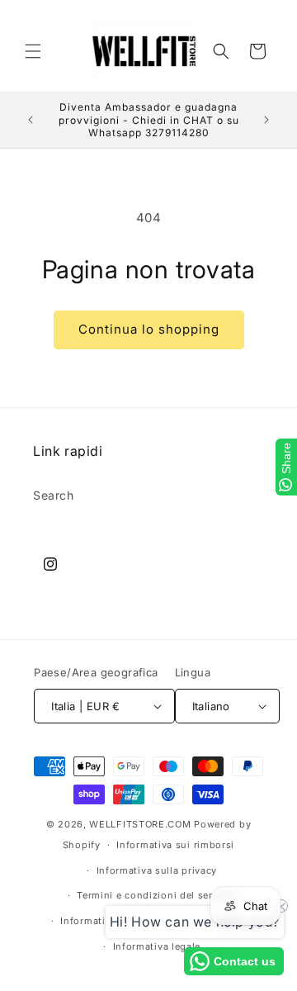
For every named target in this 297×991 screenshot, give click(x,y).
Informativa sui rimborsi (175, 845)
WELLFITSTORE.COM (140, 824)
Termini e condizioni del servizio (156, 895)
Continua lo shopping (148, 329)
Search (53, 495)
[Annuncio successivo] (266, 120)
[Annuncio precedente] (30, 120)
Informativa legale (157, 946)
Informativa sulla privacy (157, 870)
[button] (33, 51)
